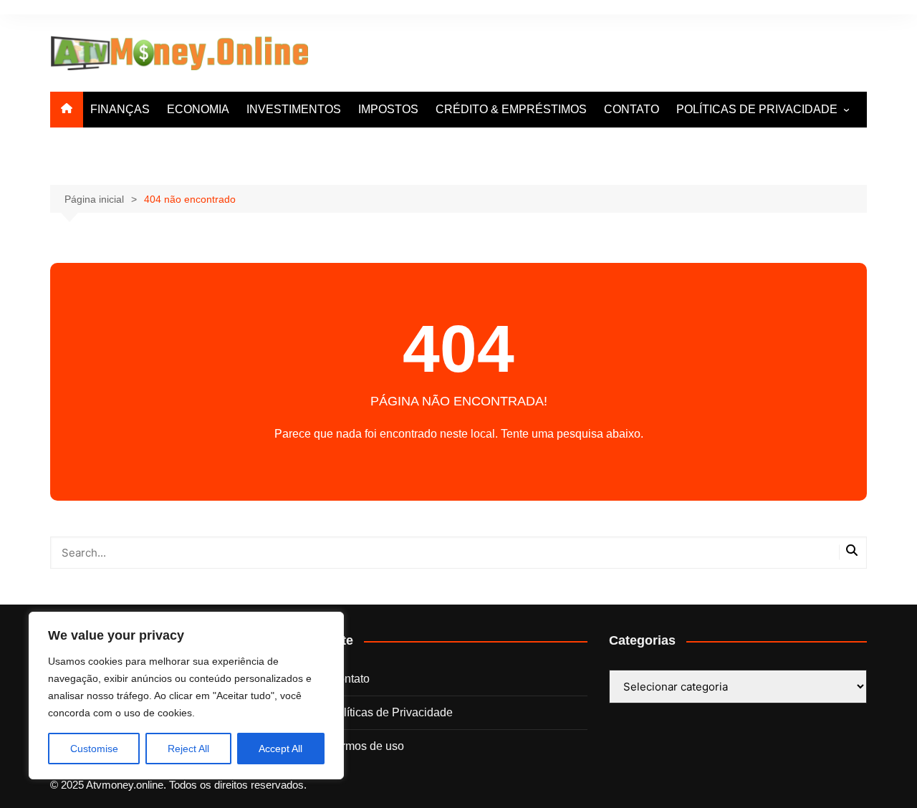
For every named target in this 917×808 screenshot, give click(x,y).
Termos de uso (367, 746)
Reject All (188, 748)
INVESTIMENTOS (293, 109)
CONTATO (631, 109)
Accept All (280, 748)
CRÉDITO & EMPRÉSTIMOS (511, 109)
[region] (186, 695)
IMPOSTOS (388, 109)
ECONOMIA (198, 109)
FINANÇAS (120, 109)
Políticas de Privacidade (391, 712)
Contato (350, 679)
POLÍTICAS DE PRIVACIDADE (756, 109)
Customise (94, 748)
